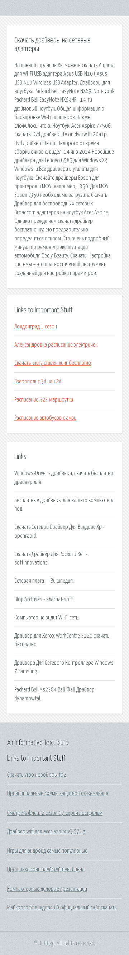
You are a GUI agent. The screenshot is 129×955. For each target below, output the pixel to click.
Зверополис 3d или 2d (37, 381)
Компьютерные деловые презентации (47, 889)
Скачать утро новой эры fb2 (36, 775)
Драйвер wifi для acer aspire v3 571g (46, 831)
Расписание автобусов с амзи (45, 418)
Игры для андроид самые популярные (47, 851)
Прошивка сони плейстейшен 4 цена (46, 869)
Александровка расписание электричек (55, 345)
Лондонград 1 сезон (35, 327)
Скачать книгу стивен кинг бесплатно (52, 363)
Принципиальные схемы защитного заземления (57, 793)
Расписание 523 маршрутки (43, 400)
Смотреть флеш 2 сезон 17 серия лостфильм (54, 813)
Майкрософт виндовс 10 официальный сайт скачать (61, 907)
